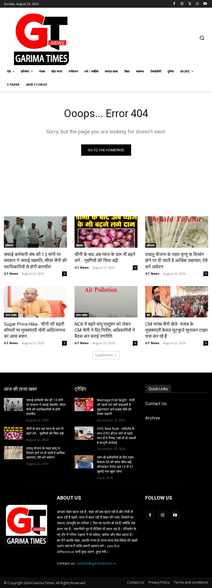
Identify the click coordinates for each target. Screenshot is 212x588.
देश (148, 315)
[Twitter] (190, 4)
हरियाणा (9, 245)
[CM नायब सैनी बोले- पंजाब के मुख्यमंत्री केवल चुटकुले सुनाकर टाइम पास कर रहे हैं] (176, 301)
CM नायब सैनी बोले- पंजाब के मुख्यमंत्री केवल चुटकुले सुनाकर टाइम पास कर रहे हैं (176, 330)
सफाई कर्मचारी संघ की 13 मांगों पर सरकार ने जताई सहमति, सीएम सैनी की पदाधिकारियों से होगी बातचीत (35, 260)
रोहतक (79, 245)
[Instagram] (182, 4)
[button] (201, 37)
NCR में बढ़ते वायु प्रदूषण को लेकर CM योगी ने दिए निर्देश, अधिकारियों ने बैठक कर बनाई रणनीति (105, 330)
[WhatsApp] (197, 4)
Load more (104, 355)
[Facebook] (174, 4)
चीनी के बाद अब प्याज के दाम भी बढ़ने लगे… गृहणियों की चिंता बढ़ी (105, 257)
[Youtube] (205, 4)
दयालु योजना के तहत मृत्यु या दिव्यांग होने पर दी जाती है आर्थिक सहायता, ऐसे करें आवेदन (176, 260)
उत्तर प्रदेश (11, 315)
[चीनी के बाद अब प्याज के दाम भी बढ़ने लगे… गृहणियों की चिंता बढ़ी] (106, 232)
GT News (11, 273)
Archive (152, 417)
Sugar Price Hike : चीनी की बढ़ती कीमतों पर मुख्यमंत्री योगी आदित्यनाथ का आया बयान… (34, 330)
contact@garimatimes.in (96, 563)
